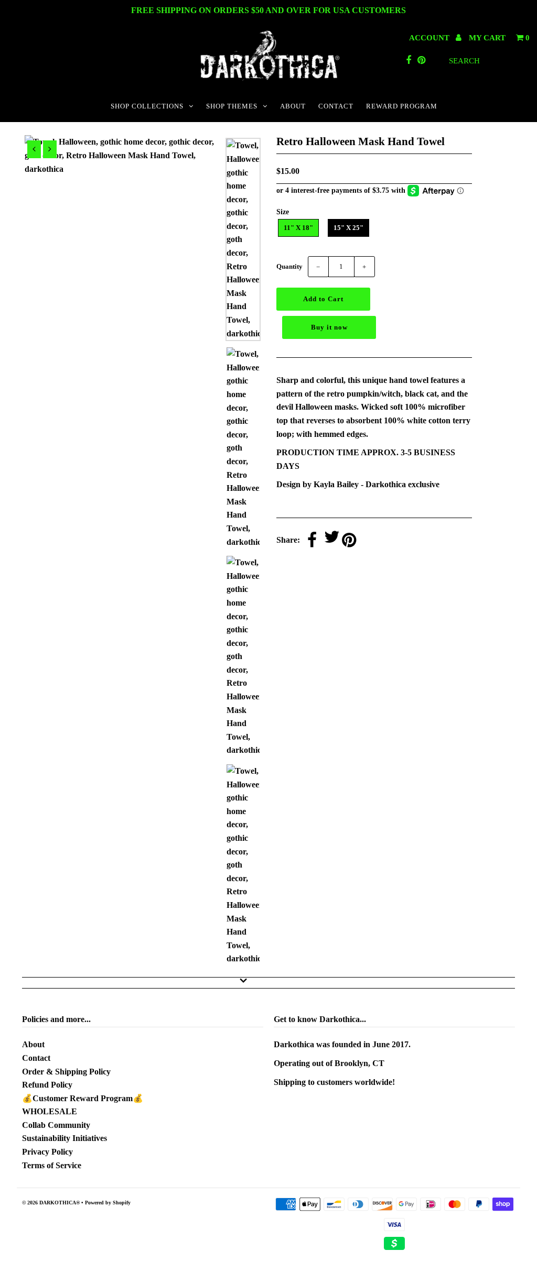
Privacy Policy (47, 1151)
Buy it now (329, 327)
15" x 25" (348, 228)
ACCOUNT (430, 38)
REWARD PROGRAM (401, 106)
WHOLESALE (49, 1111)
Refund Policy (47, 1084)
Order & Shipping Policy (66, 1071)
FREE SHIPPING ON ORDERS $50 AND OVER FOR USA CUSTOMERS (268, 10)
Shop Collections (147, 106)
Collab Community (56, 1125)
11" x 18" (298, 228)
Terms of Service (51, 1165)
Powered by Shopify (108, 1202)
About (33, 1044)
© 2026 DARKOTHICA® (51, 1202)
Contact (36, 1058)
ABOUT (293, 106)
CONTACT (335, 106)
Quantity (289, 266)
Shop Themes (231, 106)
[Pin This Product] (349, 541)
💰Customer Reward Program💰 (82, 1098)
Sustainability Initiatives (64, 1138)
